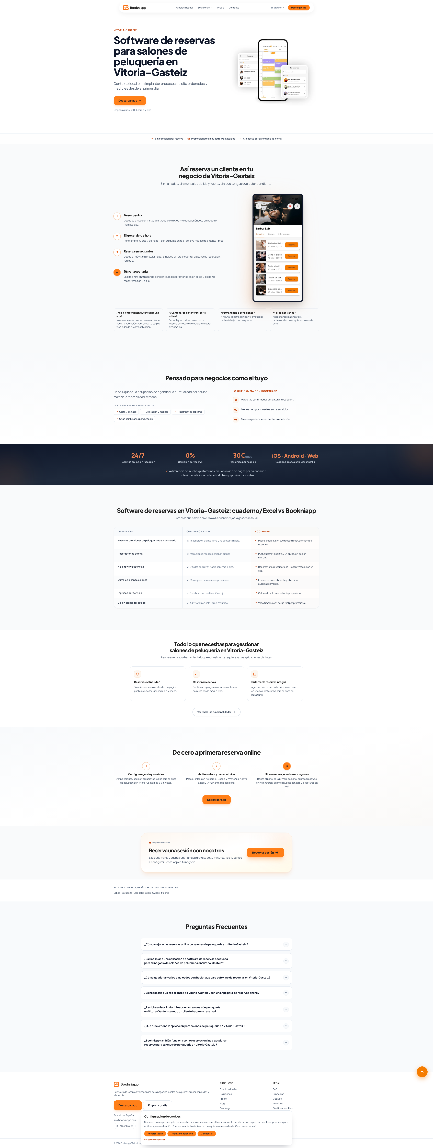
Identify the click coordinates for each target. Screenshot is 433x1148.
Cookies (277, 1098)
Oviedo (156, 892)
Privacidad (278, 1094)
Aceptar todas (155, 1133)
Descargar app (298, 7)
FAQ (275, 1089)
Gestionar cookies (282, 1108)
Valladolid (139, 892)
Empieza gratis (157, 1105)
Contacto (234, 7)
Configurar (206, 1133)
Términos (278, 1103)
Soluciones (204, 7)
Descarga (225, 1108)
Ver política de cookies (154, 1139)
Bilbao (117, 892)
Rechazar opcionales (182, 1133)
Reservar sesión (263, 852)
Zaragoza (127, 892)
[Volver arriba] (422, 1071)
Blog (222, 1103)
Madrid (165, 892)
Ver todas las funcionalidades (214, 712)
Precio (220, 7)
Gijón (148, 892)
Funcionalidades (184, 7)
